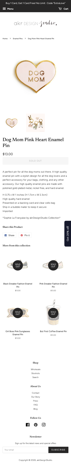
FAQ (36, 405)
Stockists (35, 373)
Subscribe (58, 449)
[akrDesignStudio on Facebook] (28, 425)
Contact (35, 393)
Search (35, 377)
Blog (35, 409)
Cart (65, 8)
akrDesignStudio (44, 460)
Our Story (35, 397)
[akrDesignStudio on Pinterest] (36, 425)
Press (35, 401)
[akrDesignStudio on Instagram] (43, 425)
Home (5, 38)
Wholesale (35, 369)
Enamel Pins (18, 38)
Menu (10, 8)
